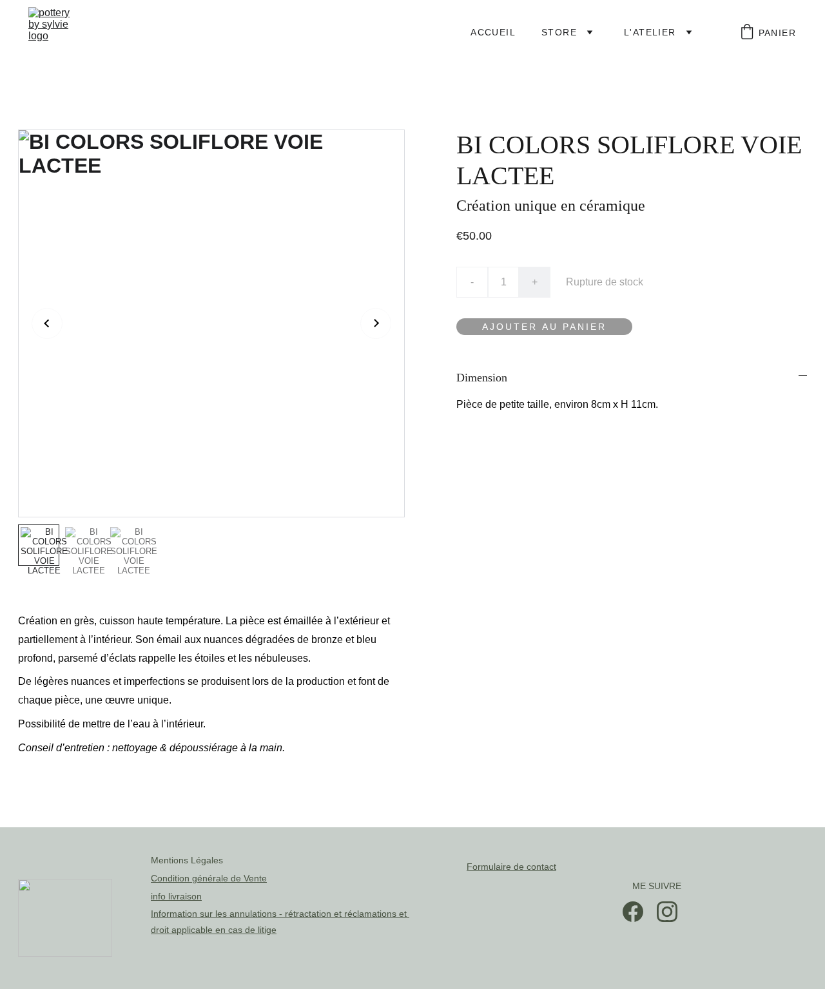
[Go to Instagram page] (667, 911)
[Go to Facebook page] (633, 911)
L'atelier (650, 32)
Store (559, 32)
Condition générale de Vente (209, 878)
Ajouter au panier (544, 327)
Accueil (493, 32)
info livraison (176, 896)
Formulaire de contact (511, 866)
